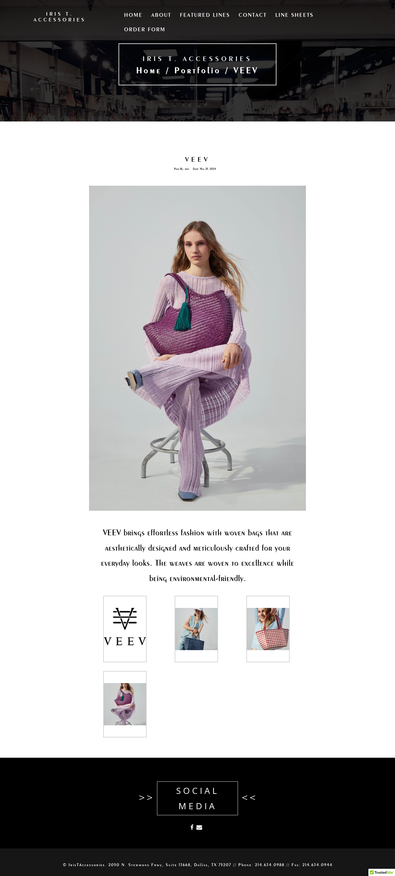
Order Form (144, 29)
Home (133, 15)
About (161, 15)
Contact (253, 15)
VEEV (197, 160)
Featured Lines (205, 15)
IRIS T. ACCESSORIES (197, 59)
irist (187, 169)
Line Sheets (294, 15)
